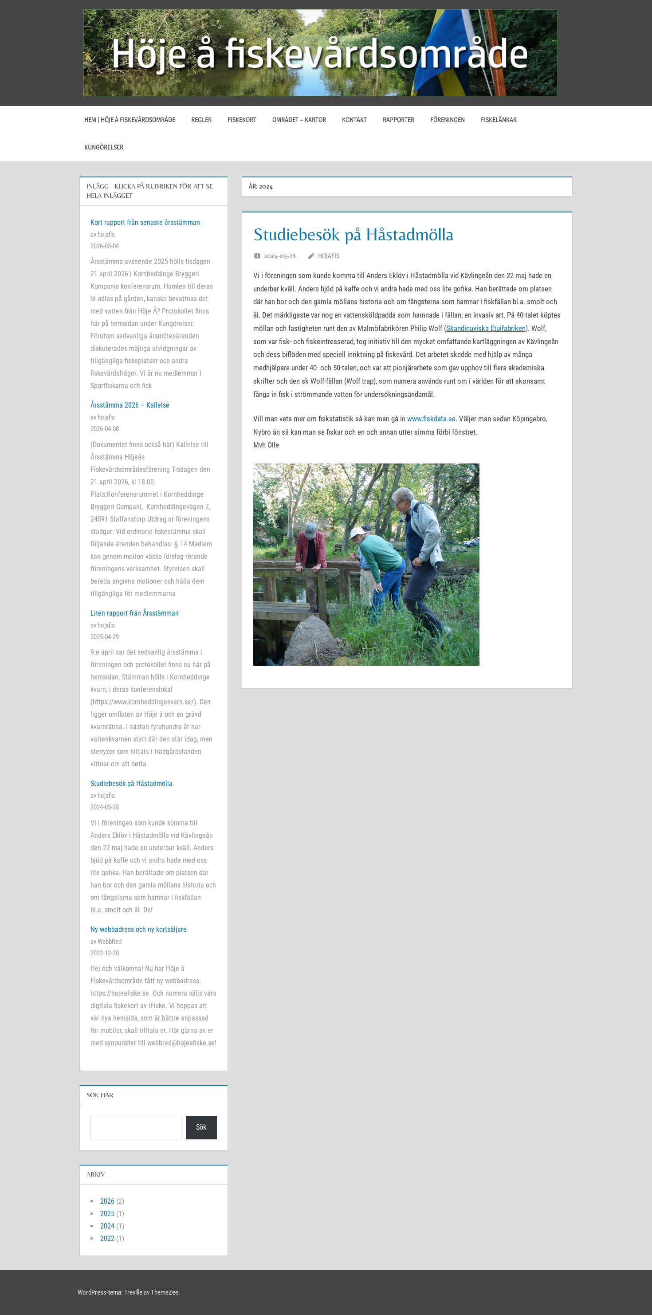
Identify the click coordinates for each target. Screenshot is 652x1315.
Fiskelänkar (499, 119)
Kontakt (354, 119)
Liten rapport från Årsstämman (134, 613)
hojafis (328, 255)
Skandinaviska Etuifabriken (486, 328)
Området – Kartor (299, 119)
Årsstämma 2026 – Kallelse (129, 405)
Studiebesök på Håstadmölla (353, 234)
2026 (107, 1201)
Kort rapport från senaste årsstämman (145, 222)
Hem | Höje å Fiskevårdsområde (129, 119)
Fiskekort (242, 119)
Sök (201, 1127)
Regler (201, 119)
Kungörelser (103, 147)
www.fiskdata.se (431, 418)
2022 (107, 1238)
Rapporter (398, 119)
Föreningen (447, 119)
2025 (107, 1213)
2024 (107, 1226)
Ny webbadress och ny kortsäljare (138, 929)
